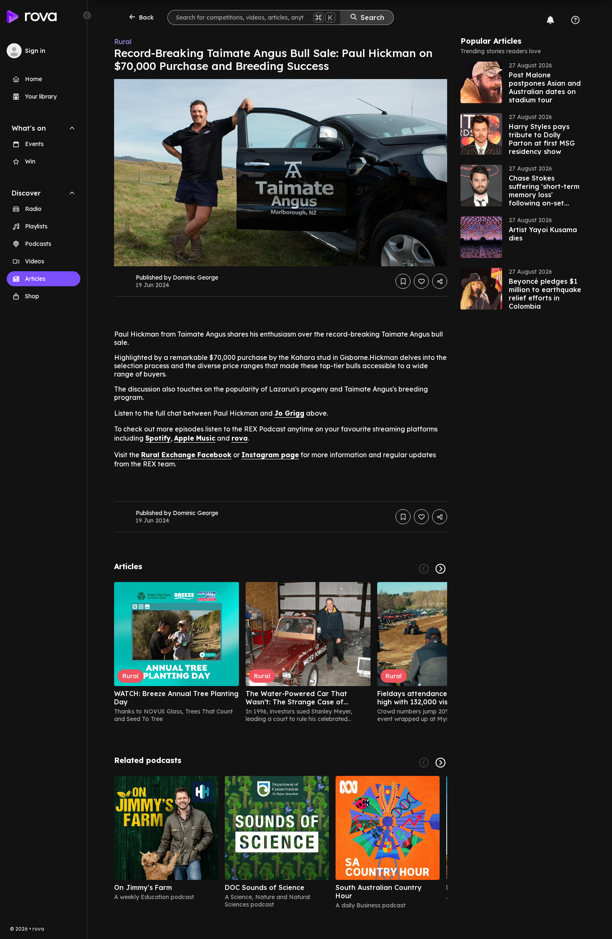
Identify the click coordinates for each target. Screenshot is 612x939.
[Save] (403, 281)
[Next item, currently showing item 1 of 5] (440, 762)
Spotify (158, 438)
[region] (280, 652)
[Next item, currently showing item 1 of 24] (440, 568)
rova (239, 438)
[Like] (421, 281)
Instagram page (270, 455)
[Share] (439, 281)
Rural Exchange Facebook (186, 455)
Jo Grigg (289, 413)
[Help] (575, 20)
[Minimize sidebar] (87, 15)
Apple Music (194, 438)
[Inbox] (550, 20)
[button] (522, 82)
